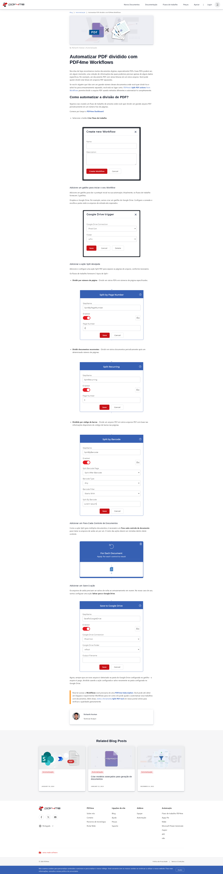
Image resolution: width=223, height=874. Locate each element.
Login (209, 4)
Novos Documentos (132, 4)
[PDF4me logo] (14, 4)
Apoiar (196, 4)
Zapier (164, 830)
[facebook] (41, 817)
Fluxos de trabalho (170, 4)
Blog (71, 12)
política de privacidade (69, 871)
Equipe (140, 813)
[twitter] (48, 817)
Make (164, 822)
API (163, 834)
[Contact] (55, 817)
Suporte (115, 826)
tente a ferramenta (110, 699)
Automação (141, 817)
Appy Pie (165, 817)
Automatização (80, 12)
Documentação (151, 4)
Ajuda (114, 817)
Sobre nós (91, 813)
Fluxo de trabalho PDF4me (172, 813)
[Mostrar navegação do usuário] (217, 4)
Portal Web (91, 826)
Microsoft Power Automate (172, 826)
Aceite (180, 870)
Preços (186, 4)
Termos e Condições (178, 861)
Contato (90, 817)
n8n (163, 838)
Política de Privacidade (160, 861)
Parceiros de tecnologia (96, 822)
